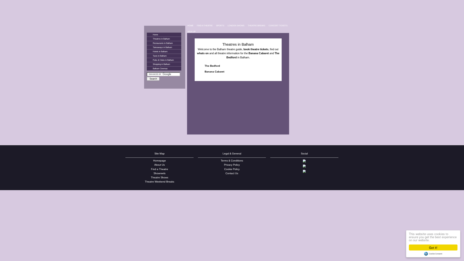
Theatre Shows (159, 177)
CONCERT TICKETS (278, 25)
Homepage (159, 160)
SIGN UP (191, 31)
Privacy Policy (232, 164)
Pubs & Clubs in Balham (163, 60)
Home (155, 35)
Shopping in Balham (161, 64)
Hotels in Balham (160, 51)
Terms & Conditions (232, 160)
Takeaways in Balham (162, 47)
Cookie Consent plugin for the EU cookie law (433, 254)
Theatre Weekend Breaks (159, 181)
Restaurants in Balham (163, 43)
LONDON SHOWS (236, 25)
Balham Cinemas (160, 68)
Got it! (433, 247)
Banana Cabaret (214, 71)
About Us (159, 164)
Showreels (159, 173)
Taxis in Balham (160, 56)
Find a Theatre (159, 169)
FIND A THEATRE (205, 25)
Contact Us (231, 173)
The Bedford (212, 65)
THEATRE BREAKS (256, 25)
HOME (190, 25)
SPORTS (220, 25)
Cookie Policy (232, 169)
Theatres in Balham (161, 39)
